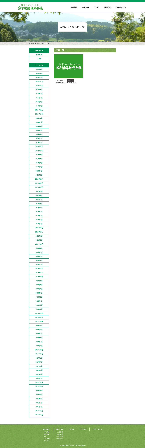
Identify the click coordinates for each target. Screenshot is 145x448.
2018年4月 (39, 342)
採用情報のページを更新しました (66, 83)
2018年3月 (39, 346)
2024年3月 (39, 138)
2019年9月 (39, 281)
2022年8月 (39, 195)
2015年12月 (39, 411)
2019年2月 (39, 309)
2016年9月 (39, 390)
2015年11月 (39, 415)
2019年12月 (39, 268)
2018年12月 (39, 313)
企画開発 (60, 432)
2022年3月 (39, 215)
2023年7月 (39, 163)
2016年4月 (39, 403)
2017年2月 (39, 378)
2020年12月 (39, 244)
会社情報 (46, 429)
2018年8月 (39, 329)
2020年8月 (39, 248)
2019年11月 (39, 272)
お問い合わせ (97, 429)
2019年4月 (39, 301)
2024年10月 (39, 114)
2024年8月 (39, 118)
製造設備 (60, 436)
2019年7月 (39, 289)
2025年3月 (39, 102)
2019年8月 (39, 285)
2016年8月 (39, 394)
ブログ (39, 59)
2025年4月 (39, 98)
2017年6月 (39, 366)
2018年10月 (39, 321)
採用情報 (83, 429)
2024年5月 (39, 130)
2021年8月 (39, 236)
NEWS (71, 429)
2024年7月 (39, 122)
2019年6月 (39, 293)
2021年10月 (39, 232)
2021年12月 (39, 228)
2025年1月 (39, 106)
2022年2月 (39, 220)
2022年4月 (39, 211)
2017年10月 (39, 354)
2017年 (44, 43)
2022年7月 (39, 199)
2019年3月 (39, 305)
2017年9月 (39, 358)
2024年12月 (39, 110)
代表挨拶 (46, 432)
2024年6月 (39, 126)
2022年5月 (39, 207)
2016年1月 (39, 407)
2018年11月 (39, 317)
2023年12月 (39, 146)
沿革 (45, 436)
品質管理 (60, 434)
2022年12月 (39, 179)
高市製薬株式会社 (34, 43)
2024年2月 (39, 142)
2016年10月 (39, 386)
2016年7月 (39, 399)
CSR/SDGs (47, 438)
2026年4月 (39, 73)
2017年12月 (39, 350)
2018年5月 (39, 338)
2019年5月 (39, 297)
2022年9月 (39, 191)
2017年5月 (39, 370)
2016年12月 (39, 382)
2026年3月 (39, 77)
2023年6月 (39, 167)
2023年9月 (39, 154)
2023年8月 (39, 159)
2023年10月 (39, 150)
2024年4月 (39, 134)
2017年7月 (39, 362)
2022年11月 (39, 183)
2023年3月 (39, 175)
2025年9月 (39, 89)
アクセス (46, 440)
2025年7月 (39, 93)
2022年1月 (39, 224)
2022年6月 (39, 203)
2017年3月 (39, 374)
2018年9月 (39, 325)
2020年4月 (39, 260)
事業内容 (59, 429)
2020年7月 (39, 252)
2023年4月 (39, 171)
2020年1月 (39, 264)
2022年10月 (39, 187)
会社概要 (46, 434)
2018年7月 (39, 333)
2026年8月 (39, 69)
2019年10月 (39, 277)
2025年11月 (39, 85)
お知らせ (39, 54)
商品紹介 (60, 438)
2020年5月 (39, 256)
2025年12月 (39, 81)
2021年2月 (39, 240)
